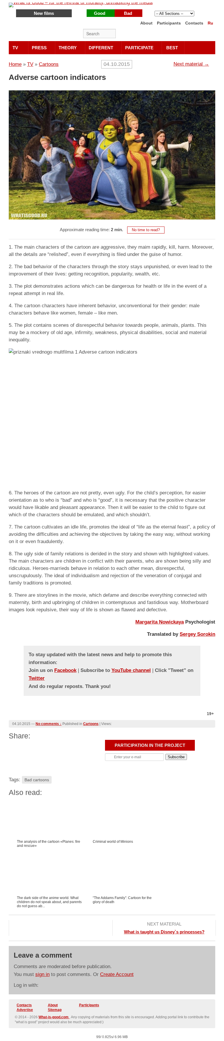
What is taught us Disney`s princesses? (164, 931)
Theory (68, 47)
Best (172, 47)
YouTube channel (131, 670)
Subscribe (176, 757)
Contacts (194, 23)
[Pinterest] (39, 749)
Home (15, 64)
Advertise (25, 1010)
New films (44, 13)
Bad (128, 13)
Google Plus (196, 34)
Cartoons (49, 64)
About (146, 23)
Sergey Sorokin (197, 634)
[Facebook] (58, 749)
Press (39, 47)
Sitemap (55, 1010)
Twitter (172, 34)
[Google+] (20, 749)
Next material (191, 64)
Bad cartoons (36, 779)
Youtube (208, 34)
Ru (210, 23)
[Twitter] (77, 749)
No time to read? (146, 230)
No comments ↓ (49, 724)
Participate (139, 47)
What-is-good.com (53, 1017)
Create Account (117, 974)
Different (101, 47)
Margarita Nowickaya (159, 622)
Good (99, 13)
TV (15, 47)
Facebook (184, 34)
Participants (169, 23)
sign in (42, 974)
